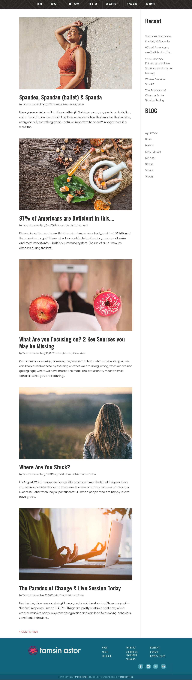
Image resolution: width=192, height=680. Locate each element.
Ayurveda (61, 225)
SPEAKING (132, 4)
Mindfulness (61, 595)
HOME (39, 4)
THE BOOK (74, 4)
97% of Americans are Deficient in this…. (66, 218)
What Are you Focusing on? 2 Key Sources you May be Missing (72, 342)
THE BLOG (92, 4)
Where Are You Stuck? (44, 467)
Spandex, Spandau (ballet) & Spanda (60, 97)
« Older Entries (28, 631)
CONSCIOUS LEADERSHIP (132, 653)
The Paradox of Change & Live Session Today (70, 588)
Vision (80, 104)
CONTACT (150, 4)
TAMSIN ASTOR (81, 677)
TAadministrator (31, 104)
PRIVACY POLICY (158, 656)
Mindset (72, 104)
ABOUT (54, 4)
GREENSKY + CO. (127, 677)
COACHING (111, 4)
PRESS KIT (155, 647)
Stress (84, 225)
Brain (57, 104)
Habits (63, 104)
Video (149, 170)
